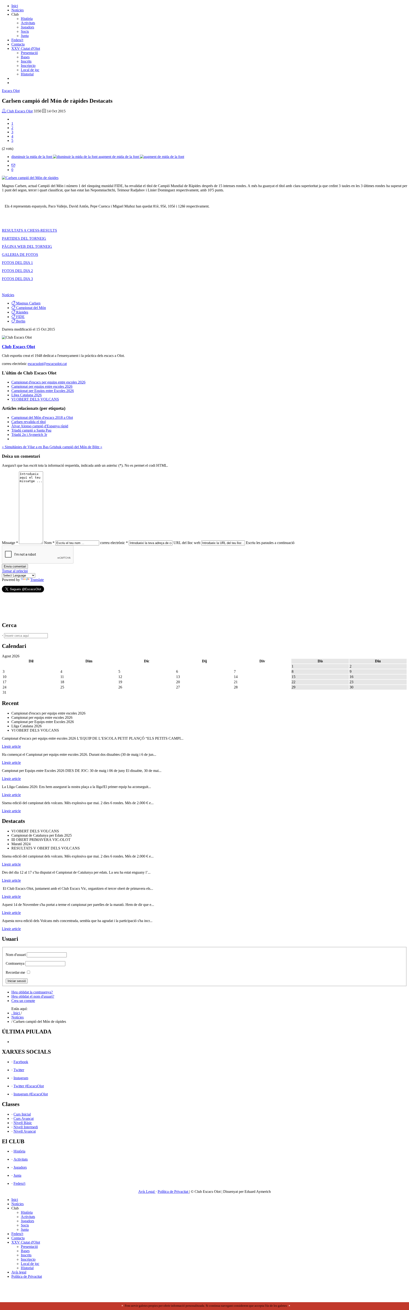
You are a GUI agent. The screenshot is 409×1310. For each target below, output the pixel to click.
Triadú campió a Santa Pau (31, 430)
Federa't (17, 40)
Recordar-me (15, 972)
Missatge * (10, 543)
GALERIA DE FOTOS (20, 255)
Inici (14, 6)
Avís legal (18, 1272)
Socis (25, 31)
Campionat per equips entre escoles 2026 (41, 386)
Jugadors (27, 27)
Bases (25, 57)
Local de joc (30, 70)
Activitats (28, 23)
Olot (11, 91)
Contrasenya (15, 963)
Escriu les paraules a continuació (270, 543)
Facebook (20, 1062)
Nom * (49, 543)
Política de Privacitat (173, 1192)
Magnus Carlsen (27, 303)
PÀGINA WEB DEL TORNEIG (27, 246)
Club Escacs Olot (19, 111)
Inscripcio (28, 66)
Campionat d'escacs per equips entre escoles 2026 (48, 382)
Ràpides (21, 312)
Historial (27, 74)
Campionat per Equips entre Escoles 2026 (42, 391)
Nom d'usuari (16, 955)
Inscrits (26, 61)
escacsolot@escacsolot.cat (47, 364)
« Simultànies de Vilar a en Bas (25, 447)
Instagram (20, 1078)
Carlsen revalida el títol (28, 422)
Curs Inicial (22, 1114)
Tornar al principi (15, 571)
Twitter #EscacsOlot (28, 1086)
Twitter (18, 1070)
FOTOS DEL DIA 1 (17, 263)
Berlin (20, 321)
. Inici (16, 1013)
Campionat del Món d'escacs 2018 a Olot (42, 417)
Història (27, 19)
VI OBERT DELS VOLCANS (35, 399)
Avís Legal (147, 1192)
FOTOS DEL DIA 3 (17, 279)
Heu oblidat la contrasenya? (32, 992)
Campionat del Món (30, 308)
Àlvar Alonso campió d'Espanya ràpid (39, 426)
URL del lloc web (186, 543)
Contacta (18, 44)
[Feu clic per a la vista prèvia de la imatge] (30, 178)
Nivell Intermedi (25, 1127)
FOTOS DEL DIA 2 (17, 271)
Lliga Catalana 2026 (26, 395)
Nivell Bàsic (22, 1123)
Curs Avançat (23, 1118)
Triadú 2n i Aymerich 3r (29, 435)
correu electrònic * (114, 543)
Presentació (29, 53)
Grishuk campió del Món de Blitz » (75, 447)
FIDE (20, 317)
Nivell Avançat (24, 1131)
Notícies (17, 10)
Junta (25, 36)
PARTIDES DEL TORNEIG (24, 238)
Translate (37, 580)
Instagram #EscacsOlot (30, 1094)
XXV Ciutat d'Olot (25, 48)
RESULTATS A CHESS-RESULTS (29, 230)
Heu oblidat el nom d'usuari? (32, 996)
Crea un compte (23, 1001)
